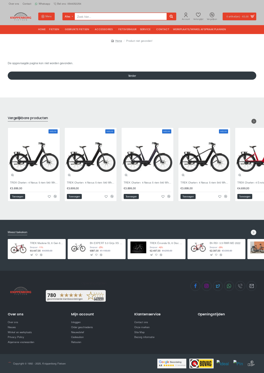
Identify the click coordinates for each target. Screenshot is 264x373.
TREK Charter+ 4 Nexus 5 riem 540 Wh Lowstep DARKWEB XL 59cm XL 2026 (34, 182)
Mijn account (82, 314)
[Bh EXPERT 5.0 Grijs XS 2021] (78, 247)
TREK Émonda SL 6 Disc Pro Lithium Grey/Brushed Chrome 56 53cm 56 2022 (166, 243)
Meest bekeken (17, 232)
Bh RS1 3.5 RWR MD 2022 (225, 243)
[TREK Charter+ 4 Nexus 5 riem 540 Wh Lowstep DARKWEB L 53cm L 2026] (91, 154)
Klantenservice (147, 314)
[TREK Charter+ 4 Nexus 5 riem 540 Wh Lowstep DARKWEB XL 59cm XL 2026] (34, 154)
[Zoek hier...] (171, 16)
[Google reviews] (171, 363)
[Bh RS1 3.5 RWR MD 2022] (198, 247)
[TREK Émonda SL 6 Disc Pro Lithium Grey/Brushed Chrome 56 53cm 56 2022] (138, 247)
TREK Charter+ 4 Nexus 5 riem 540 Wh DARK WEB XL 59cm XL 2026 (204, 182)
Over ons (15, 314)
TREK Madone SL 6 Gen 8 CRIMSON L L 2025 (46, 243)
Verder (132, 76)
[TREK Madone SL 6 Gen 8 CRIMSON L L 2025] (18, 247)
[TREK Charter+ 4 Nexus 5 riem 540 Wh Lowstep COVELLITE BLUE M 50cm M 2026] (147, 154)
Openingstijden (211, 314)
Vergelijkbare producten (28, 118)
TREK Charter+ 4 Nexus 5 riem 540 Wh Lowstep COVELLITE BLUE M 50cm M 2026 (147, 182)
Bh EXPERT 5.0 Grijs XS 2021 (106, 243)
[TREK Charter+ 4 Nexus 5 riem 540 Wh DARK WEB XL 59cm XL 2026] (204, 154)
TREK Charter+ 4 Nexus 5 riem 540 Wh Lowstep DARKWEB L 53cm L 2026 (90, 182)
